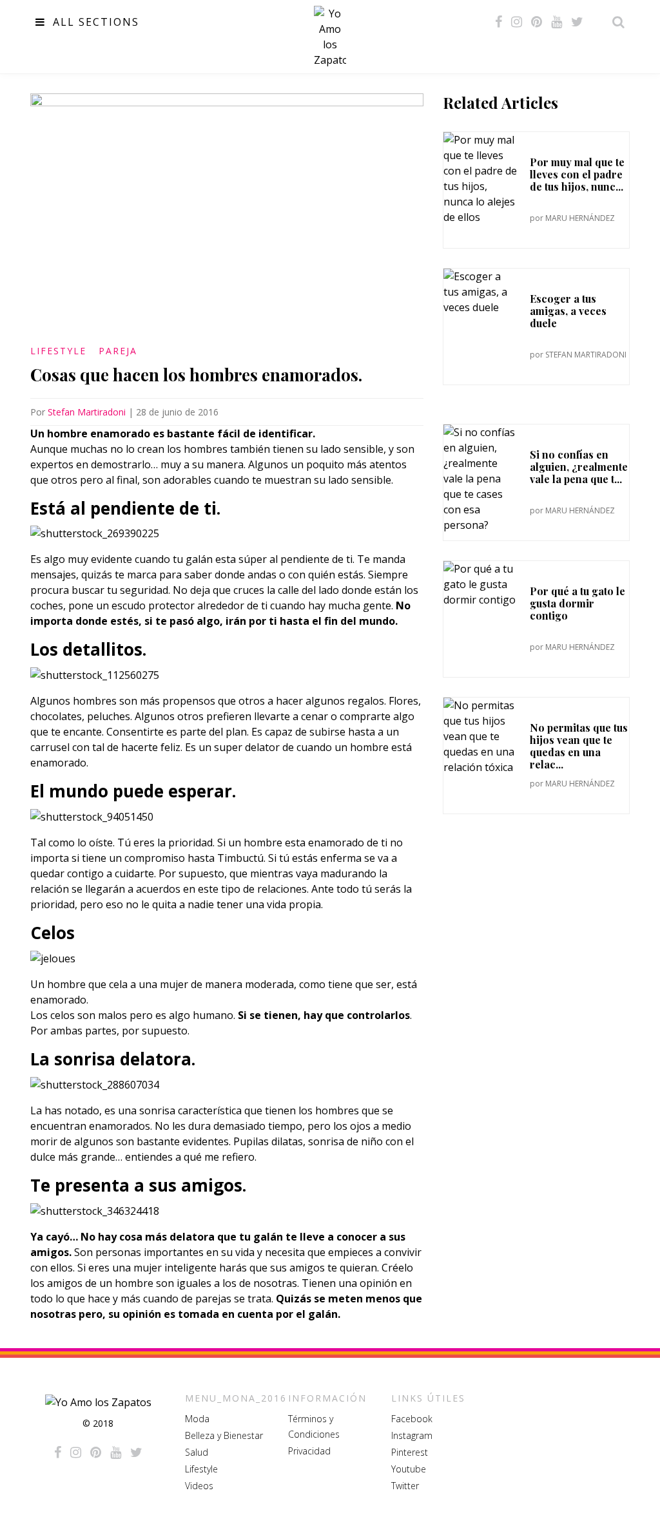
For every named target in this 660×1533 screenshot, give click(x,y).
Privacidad (309, 1451)
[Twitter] (577, 22)
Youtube (408, 1469)
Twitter (405, 1486)
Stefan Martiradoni (87, 412)
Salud (196, 1452)
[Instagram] (516, 22)
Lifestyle (58, 351)
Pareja (118, 351)
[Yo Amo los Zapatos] (330, 36)
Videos (199, 1486)
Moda (197, 1419)
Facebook (411, 1419)
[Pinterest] (536, 22)
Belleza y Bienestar (224, 1435)
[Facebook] (498, 22)
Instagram (411, 1435)
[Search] (615, 22)
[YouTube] (556, 22)
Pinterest (409, 1452)
